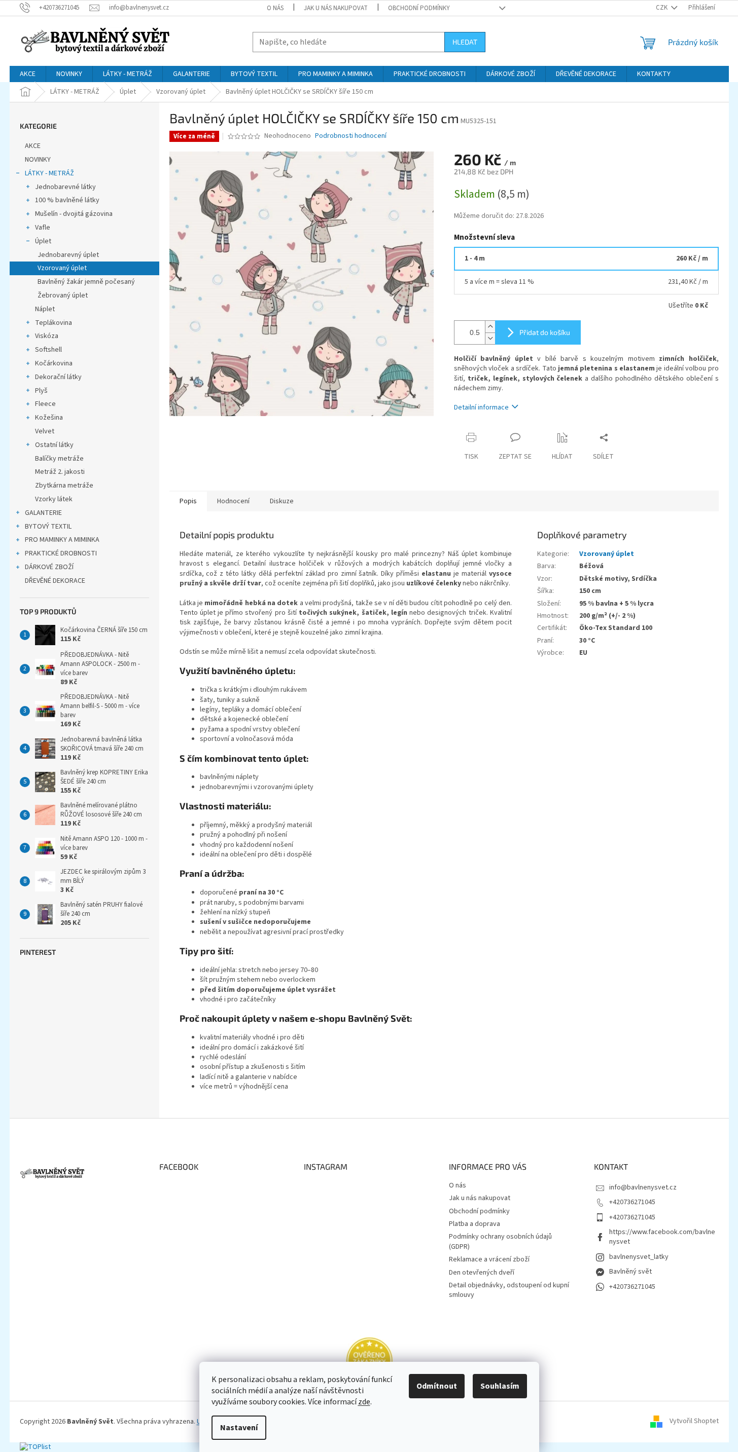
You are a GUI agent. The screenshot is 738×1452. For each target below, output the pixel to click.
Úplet (43, 241)
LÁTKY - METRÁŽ (49, 173)
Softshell (48, 350)
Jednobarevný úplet (68, 255)
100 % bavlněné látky (67, 200)
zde (364, 1401)
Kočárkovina (54, 363)
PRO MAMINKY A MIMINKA (62, 540)
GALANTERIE (43, 513)
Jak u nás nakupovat (336, 8)
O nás (275, 8)
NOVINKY (38, 160)
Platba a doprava (474, 1224)
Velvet (44, 431)
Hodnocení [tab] (233, 501)
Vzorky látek (54, 499)
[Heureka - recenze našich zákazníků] (369, 1360)
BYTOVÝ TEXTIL (48, 527)
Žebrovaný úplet (63, 295)
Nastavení (239, 1427)
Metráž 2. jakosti (60, 472)
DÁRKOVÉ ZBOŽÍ (49, 567)
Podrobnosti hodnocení (350, 136)
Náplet (45, 309)
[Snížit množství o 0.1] (490, 338)
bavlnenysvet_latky (639, 1257)
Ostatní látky (54, 445)
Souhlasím (499, 1386)
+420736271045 (632, 1202)
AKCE (33, 146)
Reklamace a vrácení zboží (489, 1259)
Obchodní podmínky (419, 8)
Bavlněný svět (630, 1272)
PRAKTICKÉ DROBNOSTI (61, 553)
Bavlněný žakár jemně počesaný (86, 282)
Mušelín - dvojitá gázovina (74, 214)
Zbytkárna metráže (64, 485)
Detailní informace (481, 407)
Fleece (45, 404)
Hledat (464, 42)
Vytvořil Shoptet (694, 1422)
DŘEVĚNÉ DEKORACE (55, 581)
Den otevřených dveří (481, 1273)
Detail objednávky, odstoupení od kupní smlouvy (509, 1290)
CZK (662, 7)
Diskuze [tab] (282, 501)
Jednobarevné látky (65, 187)
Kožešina (49, 418)
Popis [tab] (188, 501)
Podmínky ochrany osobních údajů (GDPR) (500, 1241)
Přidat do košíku (544, 332)
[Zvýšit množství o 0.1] (490, 326)
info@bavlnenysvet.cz (643, 1187)
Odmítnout (436, 1386)
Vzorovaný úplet (62, 268)
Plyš (41, 391)
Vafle (42, 227)
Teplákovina (53, 323)
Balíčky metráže (59, 459)
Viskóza (46, 336)
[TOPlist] (35, 1447)
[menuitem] (28, 74)
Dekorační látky (58, 377)
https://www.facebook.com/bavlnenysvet (662, 1237)
